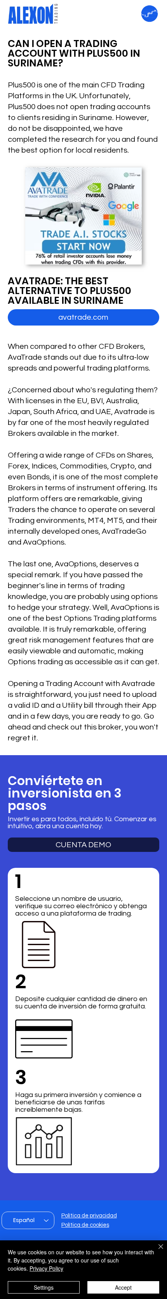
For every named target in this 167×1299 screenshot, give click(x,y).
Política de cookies (85, 1225)
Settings (44, 1287)
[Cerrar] (156, 1251)
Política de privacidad (89, 1216)
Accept (123, 1287)
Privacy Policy (46, 1268)
